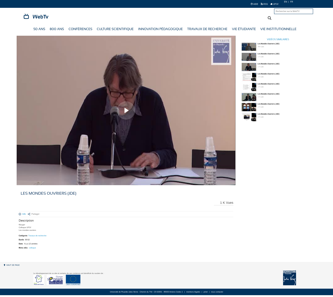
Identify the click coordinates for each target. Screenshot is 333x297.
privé (206, 292)
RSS (265, 4)
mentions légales (193, 292)
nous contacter (217, 292)
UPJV (275, 4)
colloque (32, 248)
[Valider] (269, 18)
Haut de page (13, 265)
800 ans (57, 29)
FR (291, 2)
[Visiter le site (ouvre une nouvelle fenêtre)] (39, 284)
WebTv (40, 17)
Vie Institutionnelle (278, 29)
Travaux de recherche (207, 29)
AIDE (255, 4)
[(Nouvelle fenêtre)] (289, 277)
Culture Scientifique (115, 29)
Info (24, 214)
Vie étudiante (244, 29)
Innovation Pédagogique (160, 29)
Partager (35, 214)
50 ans (39, 29)
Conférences (80, 29)
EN (285, 2)
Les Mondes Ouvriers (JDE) (269, 44)
